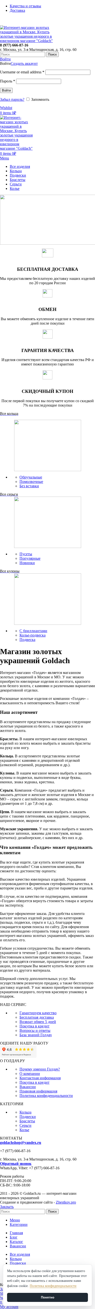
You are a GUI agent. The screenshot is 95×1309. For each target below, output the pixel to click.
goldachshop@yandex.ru (20, 1142)
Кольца (25, 1112)
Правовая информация (38, 1091)
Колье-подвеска (32, 635)
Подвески (27, 1117)
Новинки (27, 563)
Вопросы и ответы (34, 1030)
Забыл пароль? (12, 99)
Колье (24, 1130)
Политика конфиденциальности (46, 1095)
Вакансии (27, 1087)
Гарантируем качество (38, 1013)
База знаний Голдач (35, 1035)
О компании (29, 1073)
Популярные (29, 558)
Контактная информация (40, 1078)
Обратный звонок (15, 1163)
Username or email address (22, 72)
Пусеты (25, 554)
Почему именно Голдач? (39, 1069)
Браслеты (27, 1121)
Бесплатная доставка (36, 1017)
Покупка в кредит (34, 1026)
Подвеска (27, 639)
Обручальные (30, 477)
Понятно (47, 1297)
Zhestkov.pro (66, 1202)
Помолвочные (31, 481)
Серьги (25, 1125)
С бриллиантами (33, 631)
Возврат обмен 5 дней (37, 1022)
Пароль (7, 81)
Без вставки (29, 486)
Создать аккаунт (24, 63)
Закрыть (7, 1207)
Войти (6, 90)
